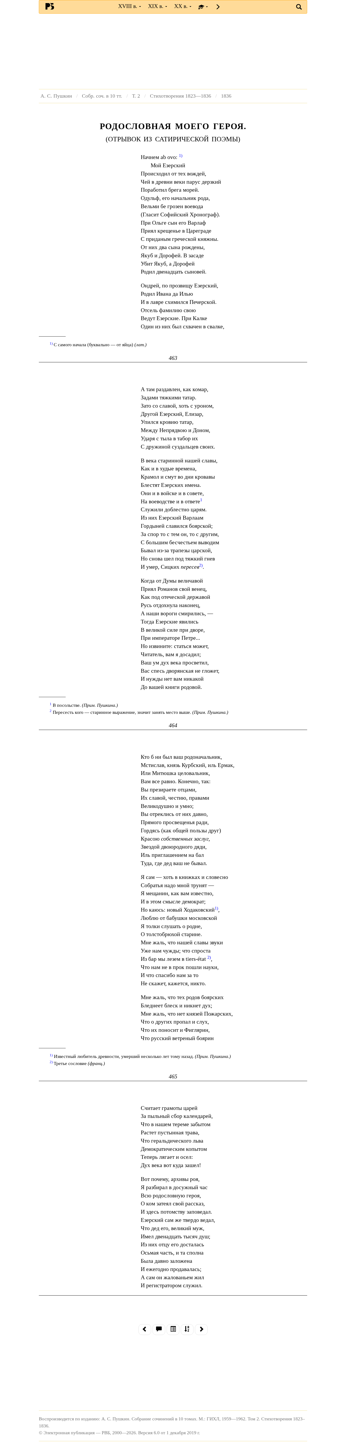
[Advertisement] (173, 51)
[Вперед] (201, 1329)
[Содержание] (173, 1329)
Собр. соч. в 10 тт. (102, 96)
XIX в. (156, 6)
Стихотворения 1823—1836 (180, 96)
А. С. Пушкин (56, 96)
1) (180, 155)
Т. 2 (136, 96)
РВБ (49, 6)
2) (209, 957)
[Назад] (144, 1329)
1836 (226, 96)
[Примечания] (159, 1329)
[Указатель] (187, 1329)
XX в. (181, 6)
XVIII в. (128, 6)
